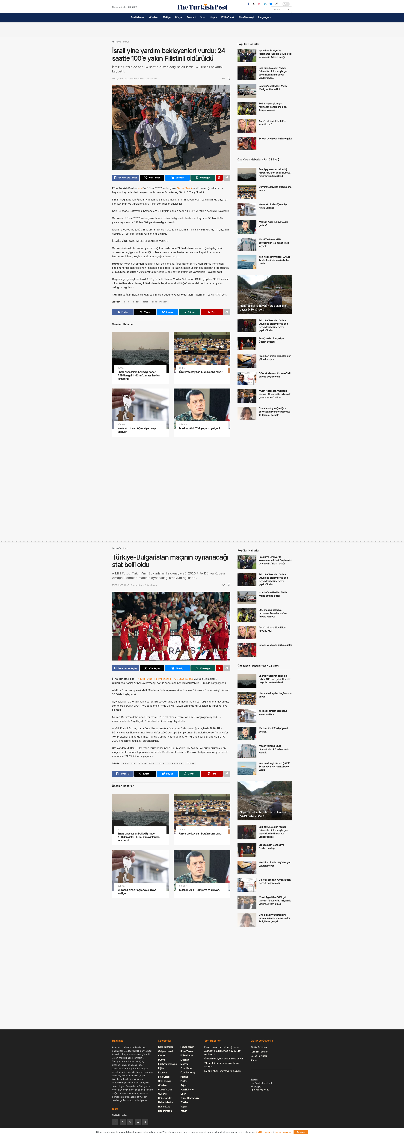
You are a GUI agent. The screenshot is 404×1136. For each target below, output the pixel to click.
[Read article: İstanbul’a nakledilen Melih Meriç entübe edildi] (247, 91)
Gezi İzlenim (164, 1081)
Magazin (185, 1059)
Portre (184, 1081)
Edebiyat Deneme (167, 1064)
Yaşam (213, 17)
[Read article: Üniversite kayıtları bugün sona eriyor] (202, 352)
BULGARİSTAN (146, 763)
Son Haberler (138, 17)
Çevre (161, 1055)
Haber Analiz (165, 1098)
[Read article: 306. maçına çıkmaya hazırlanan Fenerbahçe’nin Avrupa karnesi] (247, 108)
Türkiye (167, 17)
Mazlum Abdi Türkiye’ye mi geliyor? (199, 428)
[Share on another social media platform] (226, 178)
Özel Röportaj (188, 1072)
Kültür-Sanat (227, 17)
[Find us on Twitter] (253, 4)
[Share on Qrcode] (219, 178)
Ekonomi (191, 17)
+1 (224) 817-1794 (260, 1090)
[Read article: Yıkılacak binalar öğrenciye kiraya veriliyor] (140, 409)
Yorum (184, 1110)
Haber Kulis (164, 1106)
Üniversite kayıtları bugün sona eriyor (201, 372)
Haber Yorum (187, 1047)
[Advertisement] (202, 29)
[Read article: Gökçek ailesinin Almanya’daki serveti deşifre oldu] (247, 378)
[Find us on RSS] (145, 1122)
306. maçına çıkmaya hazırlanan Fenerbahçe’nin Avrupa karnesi (273, 107)
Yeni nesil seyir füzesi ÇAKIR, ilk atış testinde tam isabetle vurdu (274, 260)
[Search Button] (288, 9)
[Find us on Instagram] (259, 4)
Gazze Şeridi (184, 188)
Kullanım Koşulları (259, 1051)
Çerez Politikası (259, 1056)
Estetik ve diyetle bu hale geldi (275, 138)
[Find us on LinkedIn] (265, 4)
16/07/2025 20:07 (120, 78)
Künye (254, 1060)
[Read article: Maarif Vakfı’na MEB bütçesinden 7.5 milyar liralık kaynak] (247, 244)
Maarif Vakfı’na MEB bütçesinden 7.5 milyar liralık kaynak (274, 243)
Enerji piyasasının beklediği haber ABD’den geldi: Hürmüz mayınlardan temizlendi (138, 375)
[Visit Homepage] (202, 7)
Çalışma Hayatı (165, 1051)
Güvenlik (162, 1093)
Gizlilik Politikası (259, 1047)
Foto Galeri (163, 1076)
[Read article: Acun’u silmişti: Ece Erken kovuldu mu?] (247, 126)
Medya (184, 1064)
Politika (184, 1076)
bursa (161, 763)
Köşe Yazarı (187, 1051)
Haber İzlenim (165, 1102)
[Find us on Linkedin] (138, 1122)
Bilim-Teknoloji (246, 17)
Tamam (301, 1132)
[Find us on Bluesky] (271, 4)
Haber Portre (165, 1110)
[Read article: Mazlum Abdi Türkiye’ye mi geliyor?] (202, 409)
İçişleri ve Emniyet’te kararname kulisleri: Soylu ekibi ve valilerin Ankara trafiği (275, 54)
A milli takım (129, 763)
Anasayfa (116, 42)
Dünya (178, 17)
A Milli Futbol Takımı (149, 678)
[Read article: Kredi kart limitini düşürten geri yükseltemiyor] (247, 361)
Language (263, 17)
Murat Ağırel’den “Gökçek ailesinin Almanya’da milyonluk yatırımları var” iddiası (275, 394)
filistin (126, 302)
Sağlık (184, 1085)
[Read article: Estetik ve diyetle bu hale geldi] (247, 143)
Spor (202, 17)
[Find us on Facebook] (248, 4)
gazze (136, 302)
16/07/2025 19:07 (120, 585)
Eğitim (182, 368)
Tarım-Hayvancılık (190, 1098)
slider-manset (159, 302)
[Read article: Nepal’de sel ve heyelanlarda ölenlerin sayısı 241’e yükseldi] (265, 294)
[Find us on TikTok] (277, 4)
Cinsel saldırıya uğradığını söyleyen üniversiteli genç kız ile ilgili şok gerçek (274, 411)
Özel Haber (187, 1068)
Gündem (153, 17)
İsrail (140, 188)
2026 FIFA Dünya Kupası (178, 678)
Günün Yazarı (165, 1089)
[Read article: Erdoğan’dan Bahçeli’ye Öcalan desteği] (247, 343)
